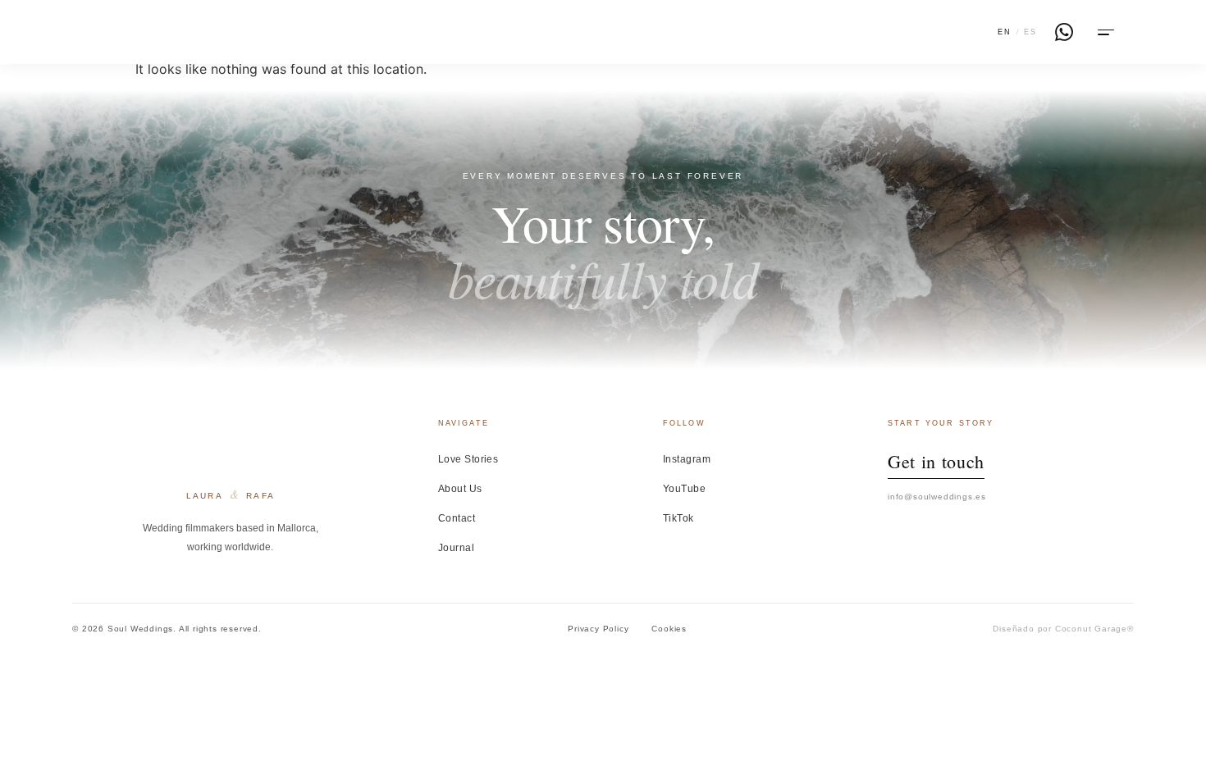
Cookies (669, 628)
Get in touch (936, 461)
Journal (456, 548)
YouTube (684, 489)
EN (1005, 32)
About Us (460, 489)
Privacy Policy (598, 628)
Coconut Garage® (1094, 628)
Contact (456, 518)
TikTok (678, 518)
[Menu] (1104, 32)
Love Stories (468, 459)
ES (1030, 32)
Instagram (686, 459)
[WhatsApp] (1064, 32)
